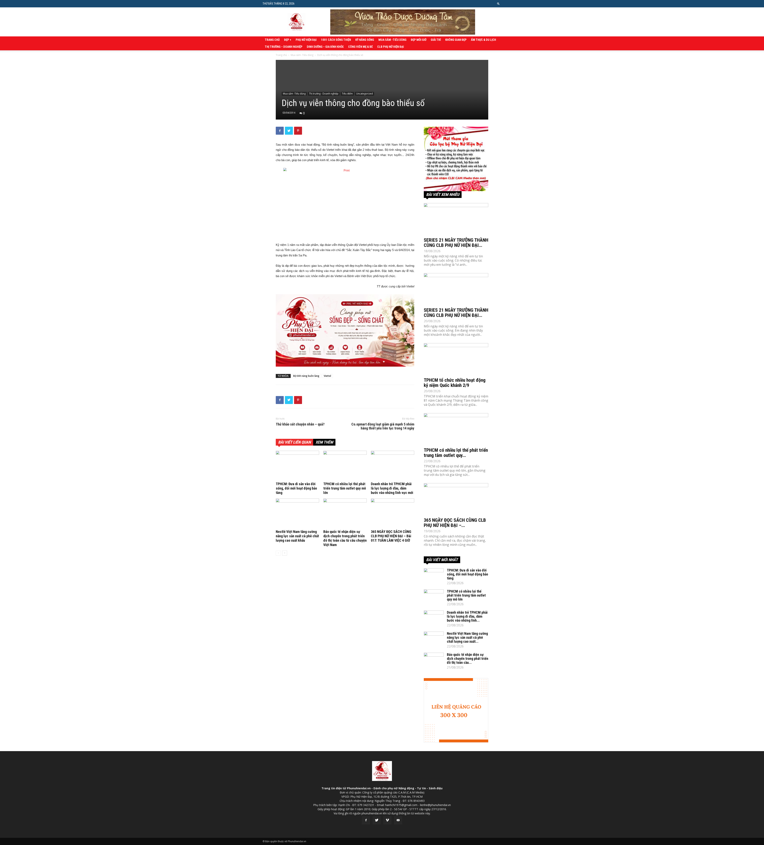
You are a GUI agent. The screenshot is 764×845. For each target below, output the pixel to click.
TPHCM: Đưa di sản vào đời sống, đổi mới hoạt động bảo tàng (296, 488)
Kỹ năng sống (364, 40)
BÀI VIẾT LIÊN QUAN (294, 442)
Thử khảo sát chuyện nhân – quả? (300, 424)
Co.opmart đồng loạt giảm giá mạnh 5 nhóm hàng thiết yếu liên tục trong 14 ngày (382, 426)
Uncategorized (364, 93)
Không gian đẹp (456, 40)
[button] (498, 3)
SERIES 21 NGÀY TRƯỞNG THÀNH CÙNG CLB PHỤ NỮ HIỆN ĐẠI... (456, 242)
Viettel (327, 376)
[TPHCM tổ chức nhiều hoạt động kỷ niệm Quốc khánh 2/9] (456, 359)
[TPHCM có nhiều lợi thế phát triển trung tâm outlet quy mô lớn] (345, 466)
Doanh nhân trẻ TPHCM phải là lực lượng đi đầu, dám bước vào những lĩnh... (467, 616)
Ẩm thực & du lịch (483, 40)
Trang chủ (272, 40)
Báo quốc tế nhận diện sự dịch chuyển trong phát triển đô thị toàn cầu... (467, 658)
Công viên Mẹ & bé (360, 47)
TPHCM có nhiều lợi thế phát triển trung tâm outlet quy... (456, 452)
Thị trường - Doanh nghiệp (323, 93)
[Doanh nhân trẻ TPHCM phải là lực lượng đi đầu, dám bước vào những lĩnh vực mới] (392, 466)
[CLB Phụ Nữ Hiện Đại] (456, 159)
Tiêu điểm (347, 93)
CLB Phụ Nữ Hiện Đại (390, 47)
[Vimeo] (387, 820)
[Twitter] (377, 820)
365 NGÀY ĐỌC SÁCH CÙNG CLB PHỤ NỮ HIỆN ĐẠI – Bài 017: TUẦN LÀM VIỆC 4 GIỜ (391, 536)
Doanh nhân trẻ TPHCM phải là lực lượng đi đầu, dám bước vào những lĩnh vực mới (392, 488)
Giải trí (436, 40)
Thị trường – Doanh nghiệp (283, 47)
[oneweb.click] (345, 330)
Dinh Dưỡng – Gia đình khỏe (325, 47)
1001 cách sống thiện (336, 40)
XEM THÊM (324, 442)
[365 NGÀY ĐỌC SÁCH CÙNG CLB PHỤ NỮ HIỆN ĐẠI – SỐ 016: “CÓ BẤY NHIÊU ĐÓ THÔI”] (456, 499)
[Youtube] (398, 820)
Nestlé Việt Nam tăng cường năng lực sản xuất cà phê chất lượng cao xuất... (467, 637)
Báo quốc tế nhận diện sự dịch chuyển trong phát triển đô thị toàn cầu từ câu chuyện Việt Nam (345, 538)
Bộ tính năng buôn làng (306, 376)
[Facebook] (366, 820)
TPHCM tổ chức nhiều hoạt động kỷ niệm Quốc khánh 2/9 (454, 382)
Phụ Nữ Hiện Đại (306, 40)
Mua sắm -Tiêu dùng (392, 40)
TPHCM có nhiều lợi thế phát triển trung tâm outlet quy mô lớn (344, 488)
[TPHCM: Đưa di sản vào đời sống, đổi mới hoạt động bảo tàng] (297, 466)
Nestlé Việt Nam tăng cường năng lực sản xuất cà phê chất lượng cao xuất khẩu (297, 536)
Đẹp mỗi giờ (418, 40)
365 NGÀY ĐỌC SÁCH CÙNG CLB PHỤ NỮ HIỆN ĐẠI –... (455, 522)
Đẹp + (287, 40)
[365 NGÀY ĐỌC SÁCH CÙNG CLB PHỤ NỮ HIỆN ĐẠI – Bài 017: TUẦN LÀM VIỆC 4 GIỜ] (392, 513)
